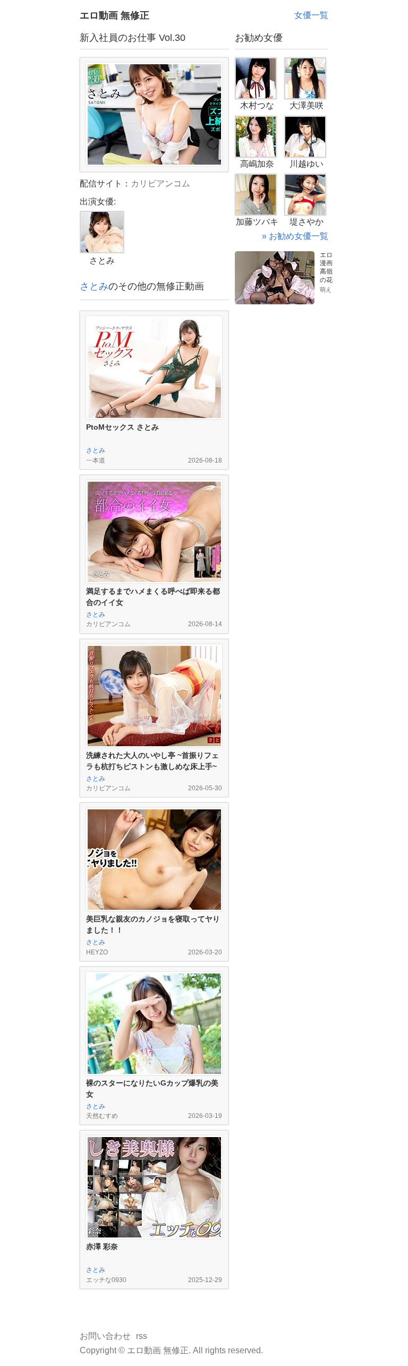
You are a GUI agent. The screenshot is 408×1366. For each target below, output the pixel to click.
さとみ (94, 286)
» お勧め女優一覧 (295, 236)
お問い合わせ (105, 1336)
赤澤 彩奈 (102, 1246)
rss (141, 1336)
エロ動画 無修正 (114, 15)
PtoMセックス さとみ (122, 427)
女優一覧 (311, 15)
